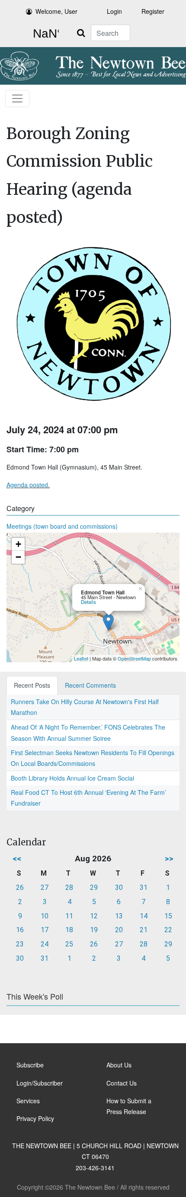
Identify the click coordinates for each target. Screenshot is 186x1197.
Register (152, 11)
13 (119, 916)
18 (69, 930)
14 (144, 916)
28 (69, 887)
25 (69, 944)
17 (44, 930)
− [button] (18, 557)
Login (114, 11)
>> (169, 859)
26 (20, 887)
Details (88, 601)
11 (69, 916)
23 (20, 944)
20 (119, 930)
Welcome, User (56, 11)
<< (17, 859)
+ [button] (18, 544)
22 (168, 930)
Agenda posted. (28, 484)
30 (119, 887)
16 (20, 930)
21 (144, 930)
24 (44, 944)
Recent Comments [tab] (90, 685)
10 (44, 916)
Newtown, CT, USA (44, 33)
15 (168, 916)
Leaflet (81, 658)
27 (44, 887)
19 (94, 930)
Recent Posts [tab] (32, 685)
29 (94, 887)
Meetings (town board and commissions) (62, 526)
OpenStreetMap (134, 658)
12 (94, 916)
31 (144, 887)
